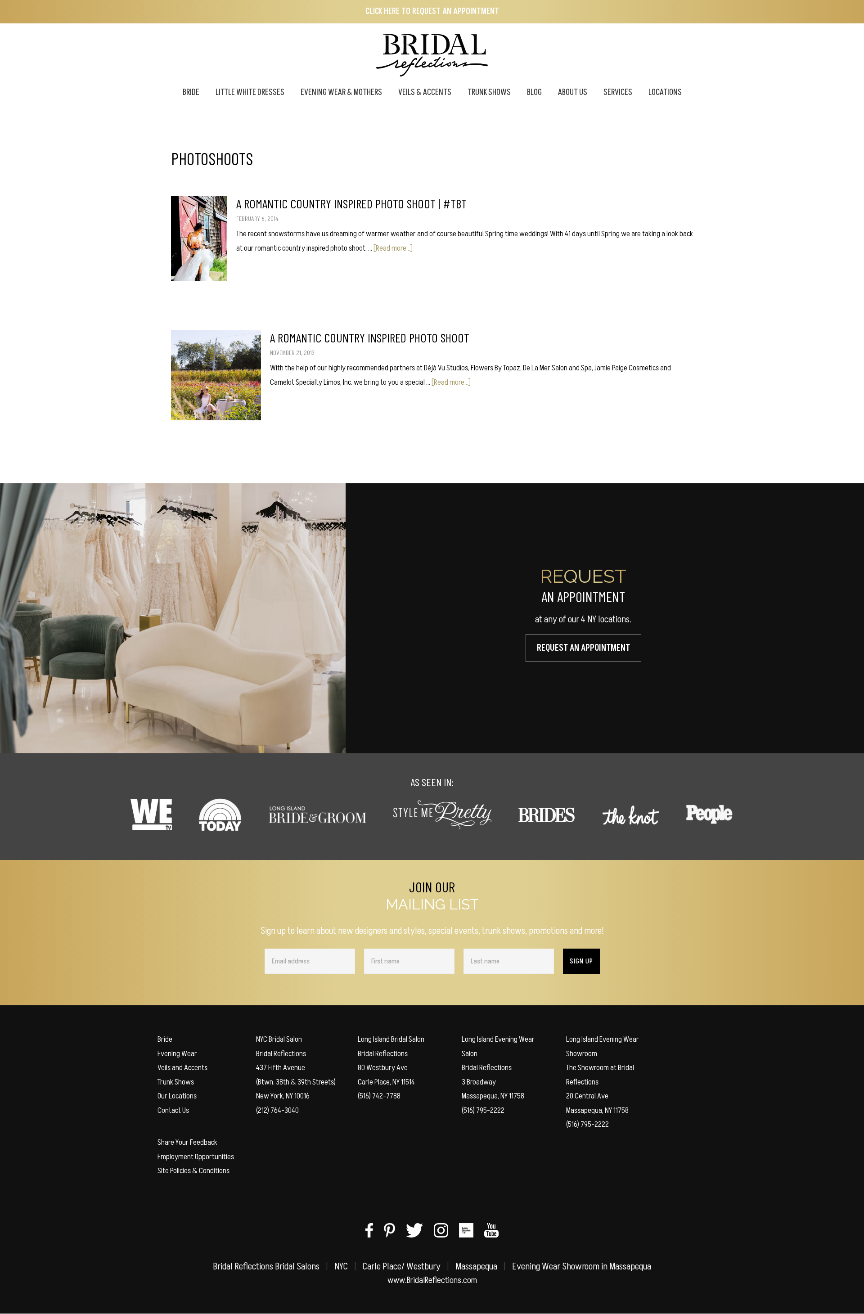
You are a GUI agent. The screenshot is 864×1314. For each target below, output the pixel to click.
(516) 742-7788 (379, 1096)
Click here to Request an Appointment (432, 11)
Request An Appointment (583, 648)
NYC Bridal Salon (279, 1039)
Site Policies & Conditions (194, 1170)
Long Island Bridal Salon (391, 1039)
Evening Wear (177, 1053)
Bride (165, 1039)
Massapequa (476, 1267)
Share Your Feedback (187, 1142)
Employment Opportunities (196, 1156)
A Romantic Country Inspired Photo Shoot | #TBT (351, 203)
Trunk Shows (176, 1082)
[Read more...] (393, 248)
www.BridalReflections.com (432, 1280)
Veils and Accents (182, 1067)
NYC (341, 1267)
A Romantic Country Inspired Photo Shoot (369, 337)
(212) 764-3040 (277, 1110)
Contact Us (173, 1110)
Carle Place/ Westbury (402, 1267)
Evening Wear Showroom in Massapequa (581, 1267)
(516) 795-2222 (483, 1110)
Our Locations (177, 1096)
